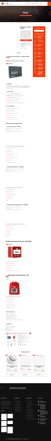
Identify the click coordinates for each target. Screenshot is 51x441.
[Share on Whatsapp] (25, 48)
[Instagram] (3, 408)
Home (26, 3)
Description (19, 52)
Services (37, 3)
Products (33, 3)
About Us (29, 3)
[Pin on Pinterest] (24, 48)
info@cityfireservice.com (43, 411)
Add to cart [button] (11, 374)
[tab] (18, 53)
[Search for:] (38, 31)
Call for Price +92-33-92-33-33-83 (26, 40)
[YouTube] (9, 408)
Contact (41, 3)
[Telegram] (4, 408)
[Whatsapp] (6, 408)
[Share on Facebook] (22, 48)
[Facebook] (1, 408)
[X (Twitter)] (8, 408)
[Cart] (49, 4)
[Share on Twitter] (23, 48)
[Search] (45, 4)
